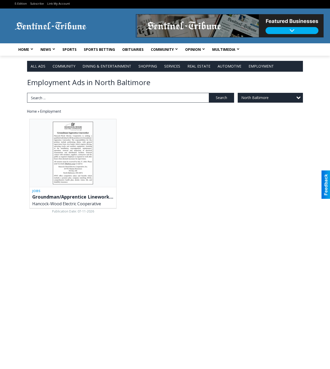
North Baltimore (255, 97)
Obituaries (133, 49)
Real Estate (198, 66)
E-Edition (21, 3)
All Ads (38, 66)
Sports (69, 49)
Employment (261, 66)
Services (172, 66)
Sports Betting (99, 49)
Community (162, 49)
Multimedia (223, 49)
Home (23, 49)
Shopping (147, 66)
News (45, 49)
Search (221, 97)
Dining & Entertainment (106, 66)
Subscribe (37, 3)
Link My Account (58, 3)
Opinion (193, 49)
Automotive (229, 66)
